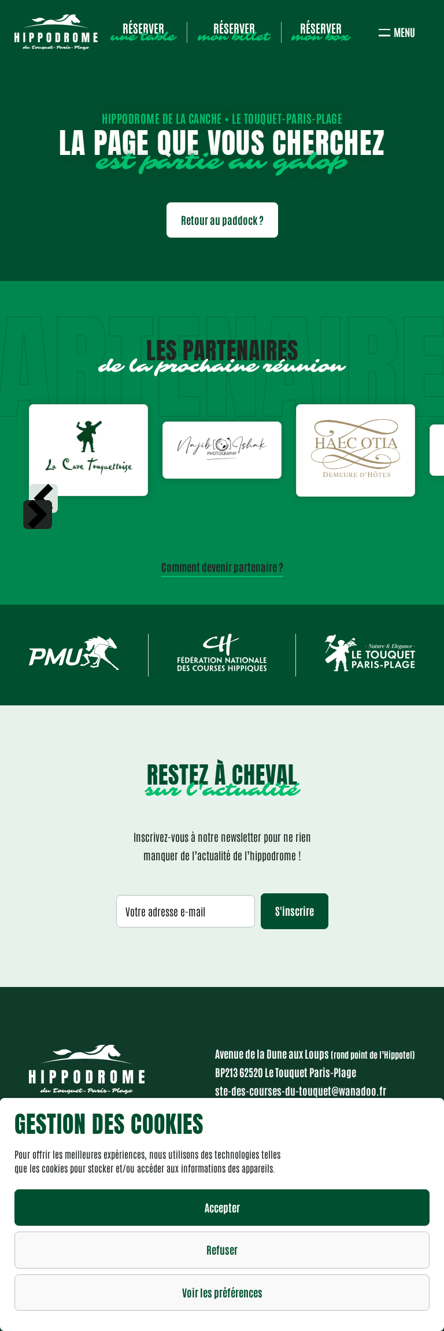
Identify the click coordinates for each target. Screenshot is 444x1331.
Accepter (222, 1207)
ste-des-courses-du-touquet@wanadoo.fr (300, 1090)
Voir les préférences (222, 1292)
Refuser (222, 1249)
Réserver (143, 32)
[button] (37, 514)
